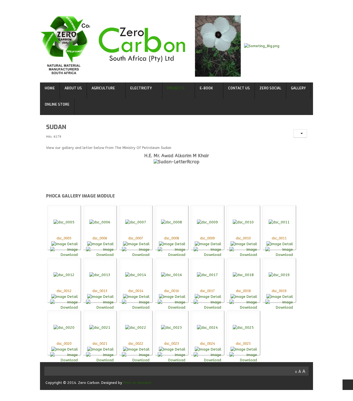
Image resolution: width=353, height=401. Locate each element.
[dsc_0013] (99, 274)
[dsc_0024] (207, 327)
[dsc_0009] (207, 222)
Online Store (57, 104)
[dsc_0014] (135, 274)
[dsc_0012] (64, 274)
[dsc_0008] (171, 222)
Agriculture (103, 88)
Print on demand (137, 383)
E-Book (206, 88)
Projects (175, 88)
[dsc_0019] (279, 274)
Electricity (141, 88)
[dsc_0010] (243, 222)
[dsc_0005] (64, 222)
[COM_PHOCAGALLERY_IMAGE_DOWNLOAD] (64, 252)
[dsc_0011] (279, 222)
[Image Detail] (64, 244)
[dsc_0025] (243, 327)
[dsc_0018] (243, 274)
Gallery (298, 88)
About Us (73, 88)
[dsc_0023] (171, 327)
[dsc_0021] (99, 327)
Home (50, 88)
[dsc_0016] (171, 274)
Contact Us (239, 88)
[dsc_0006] (99, 222)
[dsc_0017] (207, 274)
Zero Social (270, 88)
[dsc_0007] (135, 222)
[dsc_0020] (64, 327)
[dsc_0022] (135, 327)
